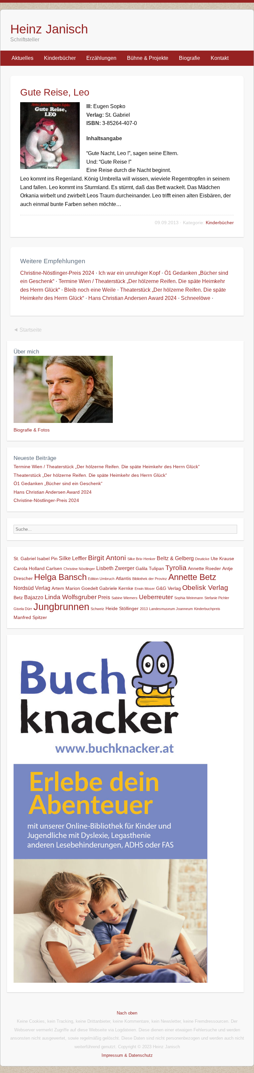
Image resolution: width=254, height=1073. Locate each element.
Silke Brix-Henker (141, 559)
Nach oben (127, 1013)
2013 (144, 609)
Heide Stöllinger (122, 608)
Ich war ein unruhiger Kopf (129, 273)
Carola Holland (29, 568)
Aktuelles (22, 58)
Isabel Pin (47, 558)
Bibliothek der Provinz (149, 579)
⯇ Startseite (28, 330)
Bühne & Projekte (147, 58)
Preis (104, 597)
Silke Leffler (73, 558)
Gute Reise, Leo (54, 92)
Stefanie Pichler (216, 598)
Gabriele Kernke (116, 588)
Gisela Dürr (23, 609)
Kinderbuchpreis (207, 609)
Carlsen (54, 568)
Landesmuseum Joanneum (171, 609)
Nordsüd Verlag (32, 588)
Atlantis (123, 578)
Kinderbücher (60, 58)
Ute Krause (222, 558)
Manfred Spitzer (30, 617)
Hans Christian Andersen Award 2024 (132, 298)
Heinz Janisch (49, 29)
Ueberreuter (156, 597)
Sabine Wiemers (124, 598)
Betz (18, 597)
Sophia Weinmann (188, 598)
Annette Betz (192, 577)
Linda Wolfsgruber (71, 597)
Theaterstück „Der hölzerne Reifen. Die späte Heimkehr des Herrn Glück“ (90, 475)
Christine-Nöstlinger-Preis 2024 (57, 273)
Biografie (189, 58)
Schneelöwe (195, 298)
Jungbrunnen (61, 606)
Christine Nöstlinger (79, 569)
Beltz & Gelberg (175, 558)
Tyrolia (176, 567)
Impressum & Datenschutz (127, 1055)
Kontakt (220, 58)
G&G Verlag (168, 588)
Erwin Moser (145, 589)
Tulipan (156, 568)
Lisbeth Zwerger (115, 568)
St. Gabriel (25, 558)
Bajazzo (33, 597)
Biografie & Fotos (32, 430)
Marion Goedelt (81, 588)
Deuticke (202, 559)
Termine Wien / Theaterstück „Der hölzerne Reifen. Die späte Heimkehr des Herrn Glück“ (107, 466)
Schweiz (97, 609)
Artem (58, 588)
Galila (142, 568)
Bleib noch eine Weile (90, 290)
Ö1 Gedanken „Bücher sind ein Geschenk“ (58, 483)
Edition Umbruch (101, 579)
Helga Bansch (60, 577)
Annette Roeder (204, 568)
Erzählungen (101, 58)
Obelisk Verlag (205, 587)
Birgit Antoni (107, 557)
